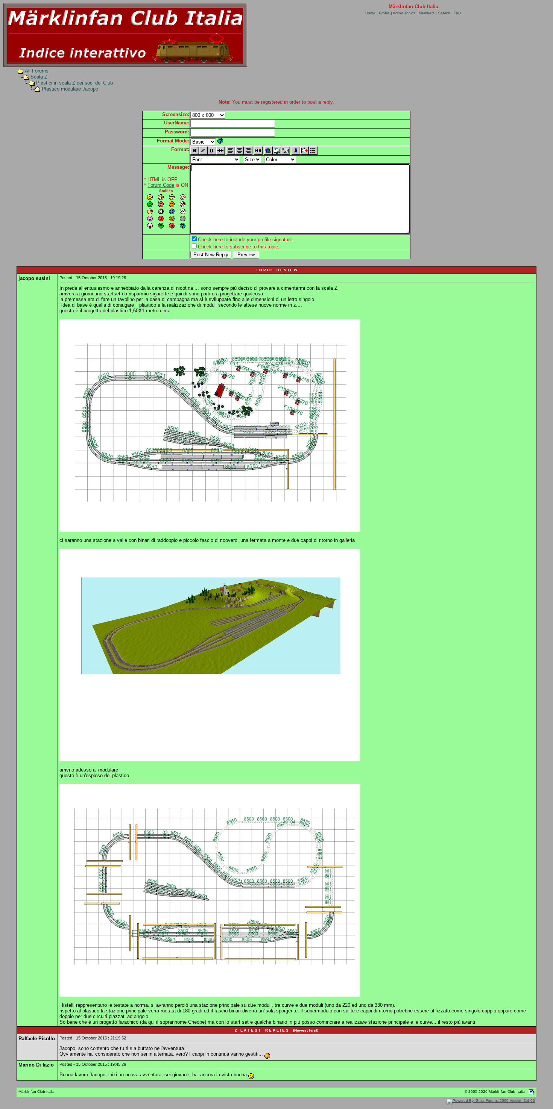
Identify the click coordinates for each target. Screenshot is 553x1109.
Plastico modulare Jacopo (70, 89)
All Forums (37, 71)
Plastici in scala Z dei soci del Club (74, 83)
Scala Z (38, 77)
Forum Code (160, 185)
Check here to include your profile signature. (246, 239)
